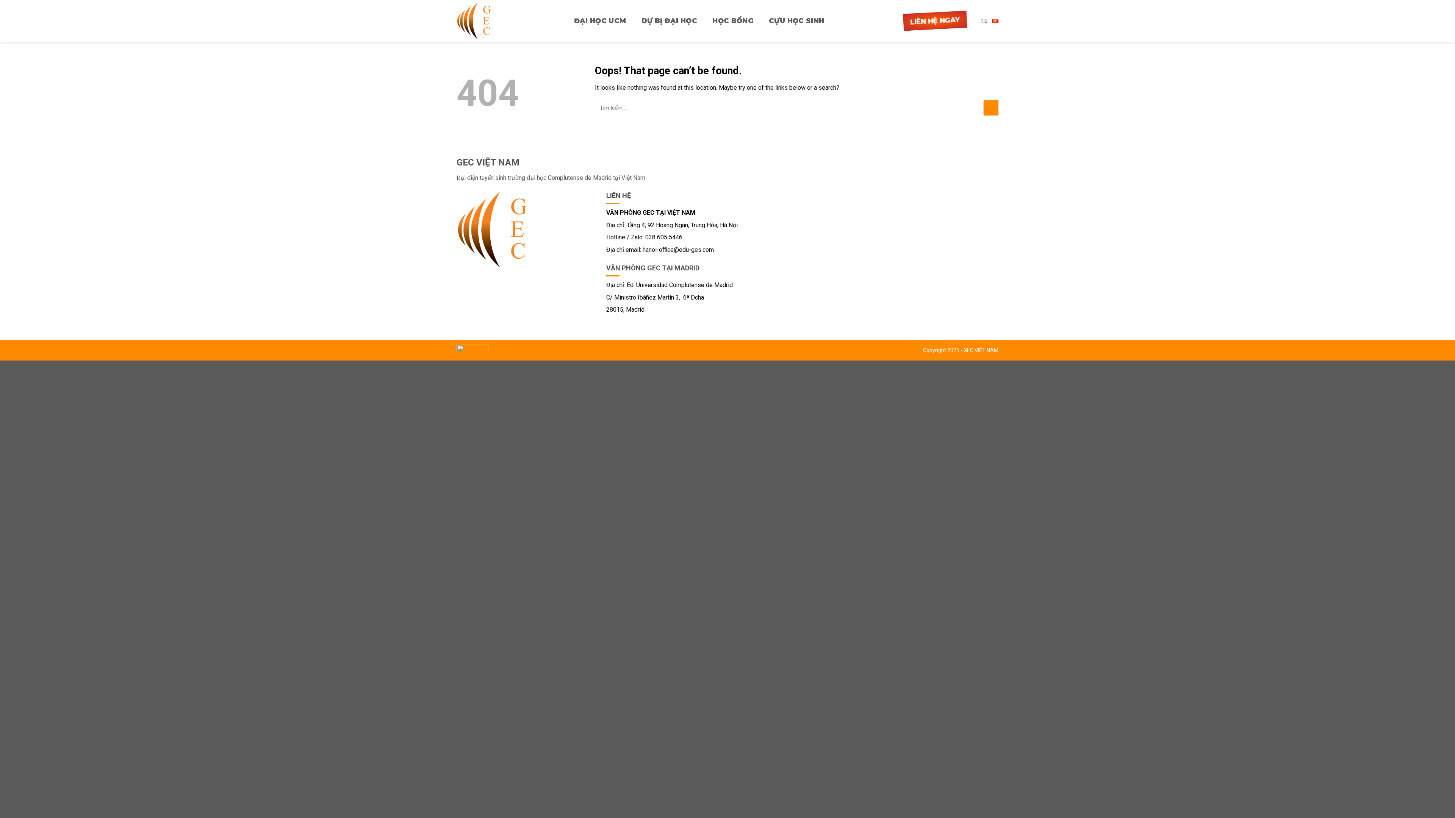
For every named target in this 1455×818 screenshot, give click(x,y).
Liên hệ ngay (935, 21)
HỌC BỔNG (733, 21)
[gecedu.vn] (479, 21)
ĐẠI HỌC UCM (600, 21)
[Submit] (991, 107)
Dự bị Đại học (669, 21)
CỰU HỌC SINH (796, 21)
